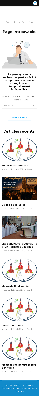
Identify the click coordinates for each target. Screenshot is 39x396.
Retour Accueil (19, 117)
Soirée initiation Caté (15, 165)
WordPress (19, 391)
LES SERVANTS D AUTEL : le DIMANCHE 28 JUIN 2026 (19, 245)
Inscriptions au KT (13, 325)
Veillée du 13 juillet (13, 204)
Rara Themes (20, 388)
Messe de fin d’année (15, 286)
